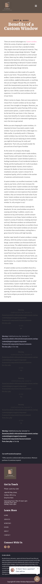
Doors (6, 527)
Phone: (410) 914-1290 (11, 489)
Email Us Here (8, 498)
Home (6, 515)
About (6, 531)
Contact (7, 535)
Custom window (31, 41)
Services (7, 519)
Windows (7, 523)
